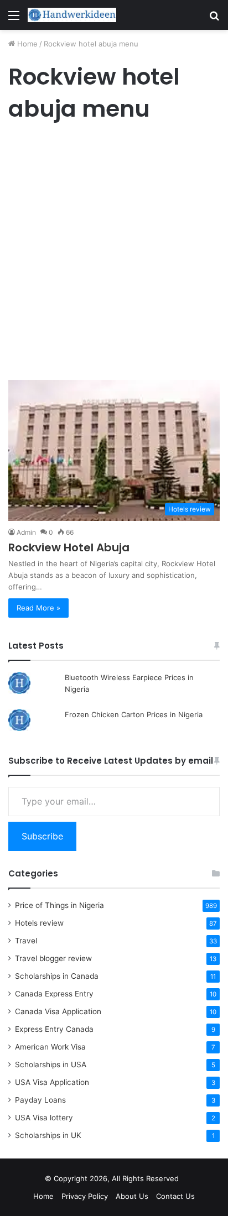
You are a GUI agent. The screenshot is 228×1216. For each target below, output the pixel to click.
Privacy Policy (84, 1196)
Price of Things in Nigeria (59, 905)
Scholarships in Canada (57, 976)
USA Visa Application (52, 1082)
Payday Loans (40, 1099)
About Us (132, 1196)
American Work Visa (50, 1046)
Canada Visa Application (58, 1011)
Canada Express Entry (54, 993)
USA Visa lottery (44, 1117)
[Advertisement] (114, 254)
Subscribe (42, 836)
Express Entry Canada (54, 1029)
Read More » (38, 607)
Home (26, 43)
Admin (26, 532)
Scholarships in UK (48, 1135)
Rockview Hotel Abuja (68, 547)
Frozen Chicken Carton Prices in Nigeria (134, 714)
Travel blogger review (53, 958)
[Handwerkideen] (72, 15)
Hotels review (39, 922)
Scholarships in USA (50, 1064)
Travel (26, 940)
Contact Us (175, 1196)
